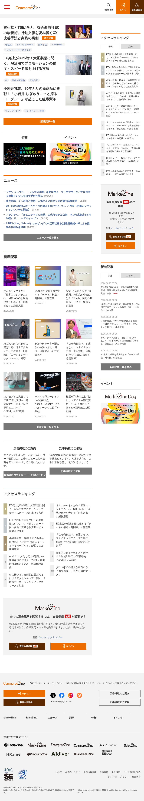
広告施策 (34, 80)
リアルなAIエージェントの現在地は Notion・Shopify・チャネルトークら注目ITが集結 (47, 404)
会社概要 (116, 771)
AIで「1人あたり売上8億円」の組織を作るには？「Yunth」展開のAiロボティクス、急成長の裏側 (79, 298)
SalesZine (31, 717)
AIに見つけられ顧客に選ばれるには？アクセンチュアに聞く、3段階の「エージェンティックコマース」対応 (16, 351)
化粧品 (8, 44)
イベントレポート (25, 44)
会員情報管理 (90, 771)
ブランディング (12, 110)
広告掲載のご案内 (119, 693)
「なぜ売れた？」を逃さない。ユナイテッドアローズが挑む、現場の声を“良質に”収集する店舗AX (78, 351)
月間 (130, 46)
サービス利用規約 (132, 771)
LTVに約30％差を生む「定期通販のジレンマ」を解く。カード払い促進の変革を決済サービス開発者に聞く (26, 525)
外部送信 (136, 776)
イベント (118, 717)
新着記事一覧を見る (48, 426)
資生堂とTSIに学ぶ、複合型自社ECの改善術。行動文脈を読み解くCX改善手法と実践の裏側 (31, 32)
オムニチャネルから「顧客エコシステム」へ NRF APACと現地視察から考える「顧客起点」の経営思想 (16, 298)
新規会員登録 (28, 646)
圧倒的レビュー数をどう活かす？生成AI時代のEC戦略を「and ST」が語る (72, 556)
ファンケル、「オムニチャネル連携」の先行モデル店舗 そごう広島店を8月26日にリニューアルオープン (48, 216)
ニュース (130, 275)
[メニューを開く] (7, 7)
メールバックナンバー (50, 637)
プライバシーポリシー (118, 776)
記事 (111, 275)
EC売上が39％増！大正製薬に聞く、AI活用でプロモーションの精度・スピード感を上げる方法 (30, 65)
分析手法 (42, 44)
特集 (93, 717)
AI (6, 80)
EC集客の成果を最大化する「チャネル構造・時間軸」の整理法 (47, 294)
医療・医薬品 (18, 80)
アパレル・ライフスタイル (18, 49)
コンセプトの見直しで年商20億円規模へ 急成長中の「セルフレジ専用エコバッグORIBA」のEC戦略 (16, 404)
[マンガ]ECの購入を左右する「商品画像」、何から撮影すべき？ (73, 570)
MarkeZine (10, 717)
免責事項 (104, 771)
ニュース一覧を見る (48, 237)
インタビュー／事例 (34, 110)
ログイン (70, 646)
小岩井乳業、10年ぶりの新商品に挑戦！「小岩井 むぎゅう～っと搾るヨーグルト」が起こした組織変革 (32, 96)
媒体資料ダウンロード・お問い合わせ (25, 474)
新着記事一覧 (47, 121)
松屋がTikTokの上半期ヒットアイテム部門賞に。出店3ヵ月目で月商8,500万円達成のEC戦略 (78, 404)
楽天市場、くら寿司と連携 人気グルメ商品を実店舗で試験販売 (47, 200)
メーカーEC (57, 44)
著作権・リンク (72, 771)
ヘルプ (58, 771)
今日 (111, 46)
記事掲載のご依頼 (70, 471)
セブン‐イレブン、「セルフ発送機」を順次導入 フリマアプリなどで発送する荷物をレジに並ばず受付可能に (48, 193)
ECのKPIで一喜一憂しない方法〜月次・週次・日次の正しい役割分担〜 (47, 349)
